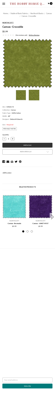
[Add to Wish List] (23, 197)
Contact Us (6, 261)
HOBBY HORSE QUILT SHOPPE (13, 338)
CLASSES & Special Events (11, 286)
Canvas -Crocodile (29, 16)
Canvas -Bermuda (14, 223)
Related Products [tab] (27, 187)
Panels (4, 300)
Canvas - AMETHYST (40, 223)
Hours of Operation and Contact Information (18, 258)
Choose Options (14, 215)
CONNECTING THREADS (11, 331)
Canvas (49, 13)
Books (4, 279)
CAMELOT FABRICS (9, 326)
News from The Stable (10, 263)
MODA (4, 323)
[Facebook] (3, 161)
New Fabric (6, 291)
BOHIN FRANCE (8, 340)
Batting (4, 276)
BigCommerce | (25, 405)
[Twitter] (16, 161)
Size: (7, 125)
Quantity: (5, 135)
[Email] (8, 161)
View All (5, 345)
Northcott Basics (36, 13)
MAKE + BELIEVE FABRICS (11, 328)
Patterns (5, 303)
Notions (5, 305)
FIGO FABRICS (7, 343)
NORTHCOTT (7, 321)
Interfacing (6, 281)
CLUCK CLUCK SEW (9, 335)
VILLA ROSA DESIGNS (10, 333)
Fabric (4, 288)
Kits (3, 296)
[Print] (12, 161)
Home (5, 13)
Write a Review (34, 35)
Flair (42, 405)
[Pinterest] (20, 161)
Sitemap (5, 266)
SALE (4, 310)
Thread (5, 308)
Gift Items (5, 293)
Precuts (5, 298)
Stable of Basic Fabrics (19, 13)
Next (52, 217)
